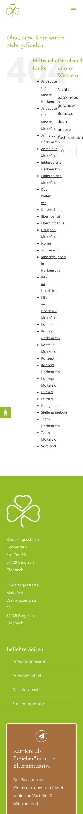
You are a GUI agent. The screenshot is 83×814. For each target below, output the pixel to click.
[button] (5, 412)
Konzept (47, 358)
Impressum (50, 250)
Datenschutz (51, 209)
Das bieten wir (46, 196)
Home (46, 243)
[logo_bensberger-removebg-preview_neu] (23, 497)
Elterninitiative (52, 223)
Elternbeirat (50, 216)
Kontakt (47, 324)
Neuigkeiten (51, 405)
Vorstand (48, 446)
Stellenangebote (54, 412)
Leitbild (47, 392)
